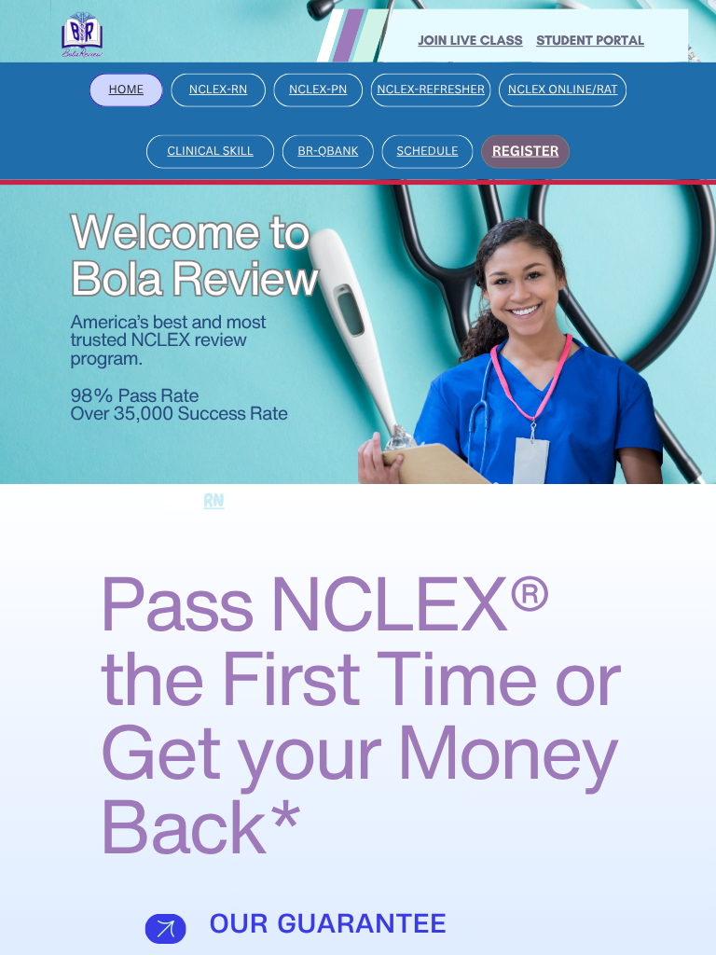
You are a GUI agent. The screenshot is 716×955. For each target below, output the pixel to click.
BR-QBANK (327, 151)
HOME (126, 89)
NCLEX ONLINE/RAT (563, 89)
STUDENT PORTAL (590, 40)
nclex (182, 500)
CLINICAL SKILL (210, 151)
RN (213, 500)
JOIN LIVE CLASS (470, 40)
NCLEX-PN (318, 89)
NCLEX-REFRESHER (431, 89)
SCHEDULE (428, 151)
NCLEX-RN (218, 89)
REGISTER (525, 150)
